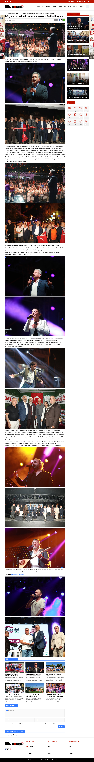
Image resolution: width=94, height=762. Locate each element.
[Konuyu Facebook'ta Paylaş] (59, 20)
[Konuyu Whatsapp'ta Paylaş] (64, 20)
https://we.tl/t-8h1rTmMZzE (18, 574)
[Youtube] (10, 1)
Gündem (20, 13)
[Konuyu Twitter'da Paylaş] (61, 20)
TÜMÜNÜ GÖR (86, 14)
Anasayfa (9, 13)
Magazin (24, 13)
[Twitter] (8, 1)
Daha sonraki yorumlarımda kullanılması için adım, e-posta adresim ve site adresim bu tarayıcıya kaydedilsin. (30, 723)
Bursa (13, 13)
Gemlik (16, 13)
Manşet (28, 13)
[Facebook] (6, 1)
